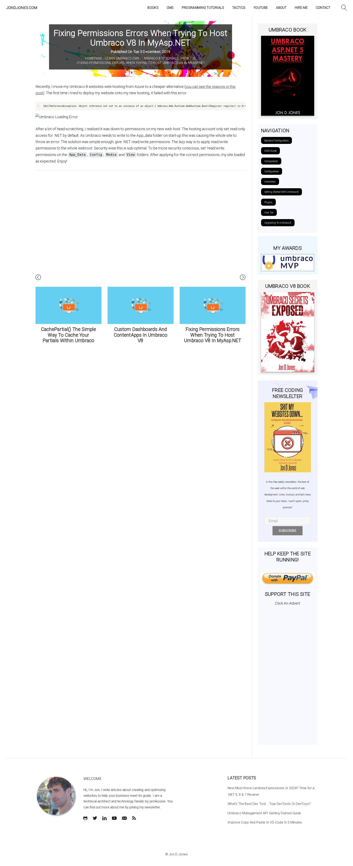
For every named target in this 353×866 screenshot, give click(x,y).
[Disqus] (141, 228)
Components (271, 161)
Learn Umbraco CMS (122, 58)
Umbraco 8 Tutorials (160, 58)
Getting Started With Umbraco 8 (281, 191)
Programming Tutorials (203, 8)
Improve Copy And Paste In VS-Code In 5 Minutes (265, 822)
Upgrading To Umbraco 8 (277, 222)
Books (153, 8)
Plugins (268, 202)
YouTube (261, 8)
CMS (170, 8)
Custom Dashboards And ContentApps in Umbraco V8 (141, 335)
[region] (141, 106)
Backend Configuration (276, 140)
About (281, 8)
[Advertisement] (287, 673)
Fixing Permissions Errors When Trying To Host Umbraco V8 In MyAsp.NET (141, 63)
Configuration (271, 171)
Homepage (93, 58)
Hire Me (301, 8)
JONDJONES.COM (21, 8)
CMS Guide (270, 150)
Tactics (238, 8)
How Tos (188, 58)
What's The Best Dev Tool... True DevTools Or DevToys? (269, 804)
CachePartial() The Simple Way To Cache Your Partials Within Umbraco (68, 335)
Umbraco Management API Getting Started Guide (264, 813)
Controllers (270, 181)
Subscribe (287, 531)
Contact (323, 8)
